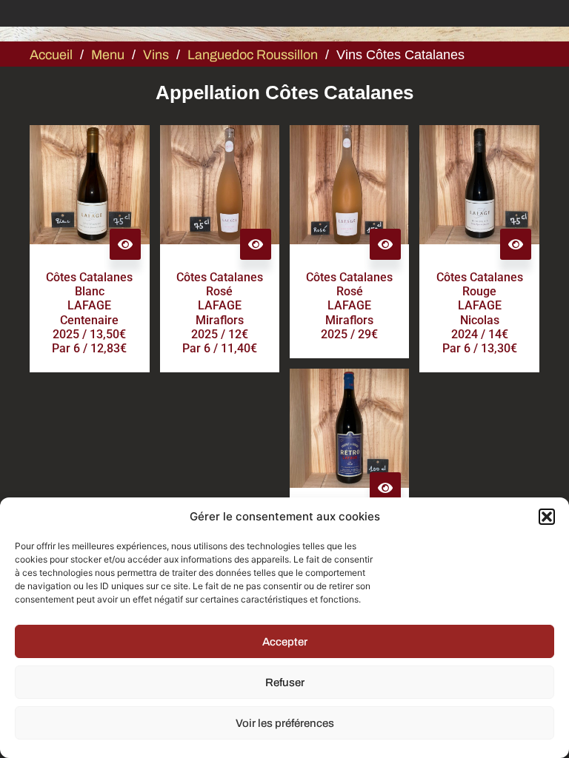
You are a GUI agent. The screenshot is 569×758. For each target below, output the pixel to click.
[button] (546, 516)
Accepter (284, 642)
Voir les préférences (285, 723)
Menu (107, 54)
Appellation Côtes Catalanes (284, 92)
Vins (156, 54)
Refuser (285, 682)
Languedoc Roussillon (252, 54)
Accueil (51, 54)
